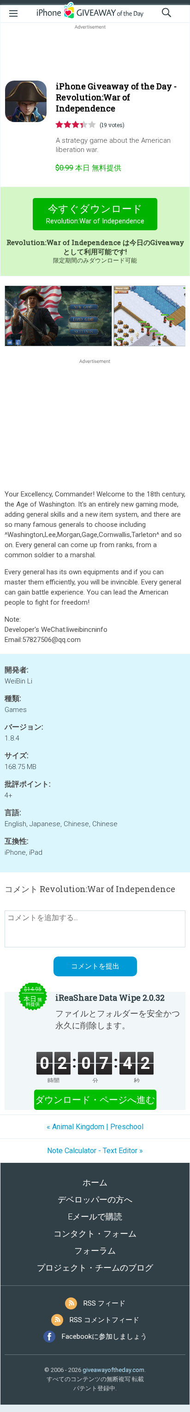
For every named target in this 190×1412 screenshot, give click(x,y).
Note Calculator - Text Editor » (95, 1150)
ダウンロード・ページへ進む (95, 1099)
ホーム (95, 1182)
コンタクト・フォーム (95, 1233)
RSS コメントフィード (104, 1320)
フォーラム (95, 1250)
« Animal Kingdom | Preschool (95, 1126)
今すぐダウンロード (95, 214)
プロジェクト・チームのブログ (95, 1267)
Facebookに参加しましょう (104, 1336)
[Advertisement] (95, 53)
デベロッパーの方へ (95, 1199)
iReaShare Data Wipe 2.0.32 (110, 997)
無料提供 (88, 167)
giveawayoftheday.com (113, 1369)
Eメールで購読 (95, 1216)
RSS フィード (104, 1303)
